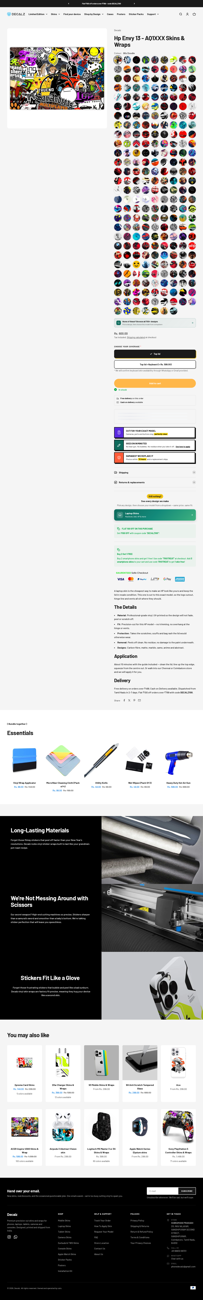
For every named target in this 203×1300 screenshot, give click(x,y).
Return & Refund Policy (141, 1231)
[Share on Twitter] (129, 700)
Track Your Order (102, 1220)
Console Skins (64, 1248)
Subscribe (187, 1191)
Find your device (72, 14)
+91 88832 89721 (178, 1251)
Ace (178, 1084)
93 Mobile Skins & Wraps (101, 1084)
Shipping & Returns (139, 1226)
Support (151, 14)
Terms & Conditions (139, 1237)
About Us (98, 1254)
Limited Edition (36, 14)
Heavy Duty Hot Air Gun (178, 782)
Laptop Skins (64, 1226)
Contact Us (99, 1248)
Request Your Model (103, 1231)
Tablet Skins (64, 1231)
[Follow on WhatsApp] (16, 1237)
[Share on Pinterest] (134, 700)
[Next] (134, 3)
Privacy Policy (137, 1220)
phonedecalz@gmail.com (183, 1266)
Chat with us (177, 1258)
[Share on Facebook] (124, 700)
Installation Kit (65, 1271)
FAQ (96, 1237)
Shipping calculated (136, 337)
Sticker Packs (136, 14)
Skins (54, 14)
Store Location (101, 1243)
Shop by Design (92, 14)
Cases (110, 14)
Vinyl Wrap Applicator (24, 782)
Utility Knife (101, 782)
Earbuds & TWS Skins (68, 1243)
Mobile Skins (64, 1220)
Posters (121, 14)
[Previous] (68, 3)
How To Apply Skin (103, 1226)
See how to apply (183, 446)
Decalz (117, 30)
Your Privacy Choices (140, 1243)
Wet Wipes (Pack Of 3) (140, 782)
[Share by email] (139, 700)
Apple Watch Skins (67, 1254)
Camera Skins (64, 1237)
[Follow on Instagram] (9, 1237)
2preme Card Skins (24, 1084)
